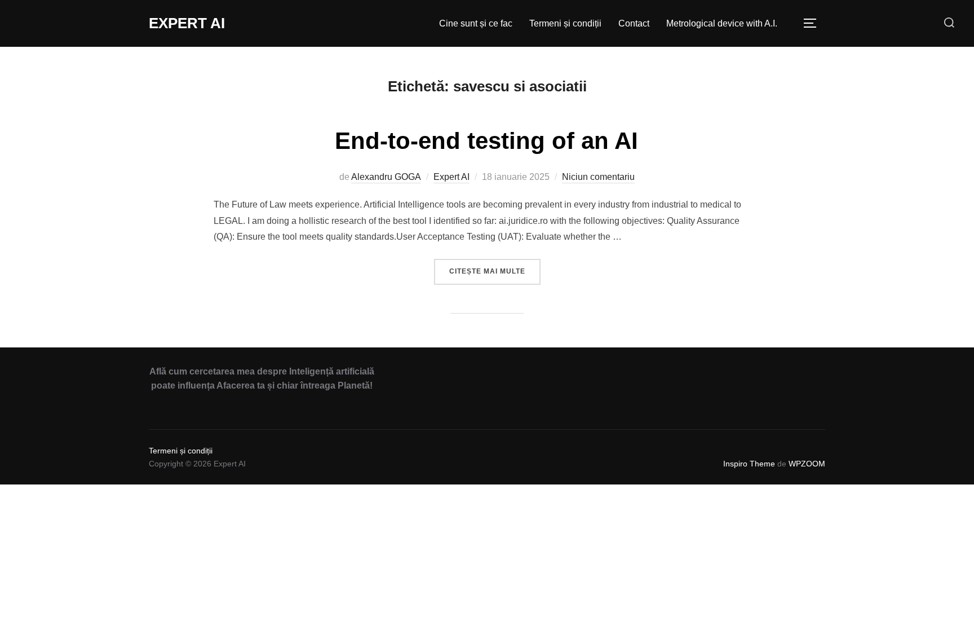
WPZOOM (807, 463)
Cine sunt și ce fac (475, 23)
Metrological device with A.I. (721, 23)
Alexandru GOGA (386, 177)
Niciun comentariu (598, 177)
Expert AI (187, 23)
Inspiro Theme (749, 463)
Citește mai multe (495, 271)
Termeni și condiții (565, 23)
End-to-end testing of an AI (486, 140)
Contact (633, 23)
